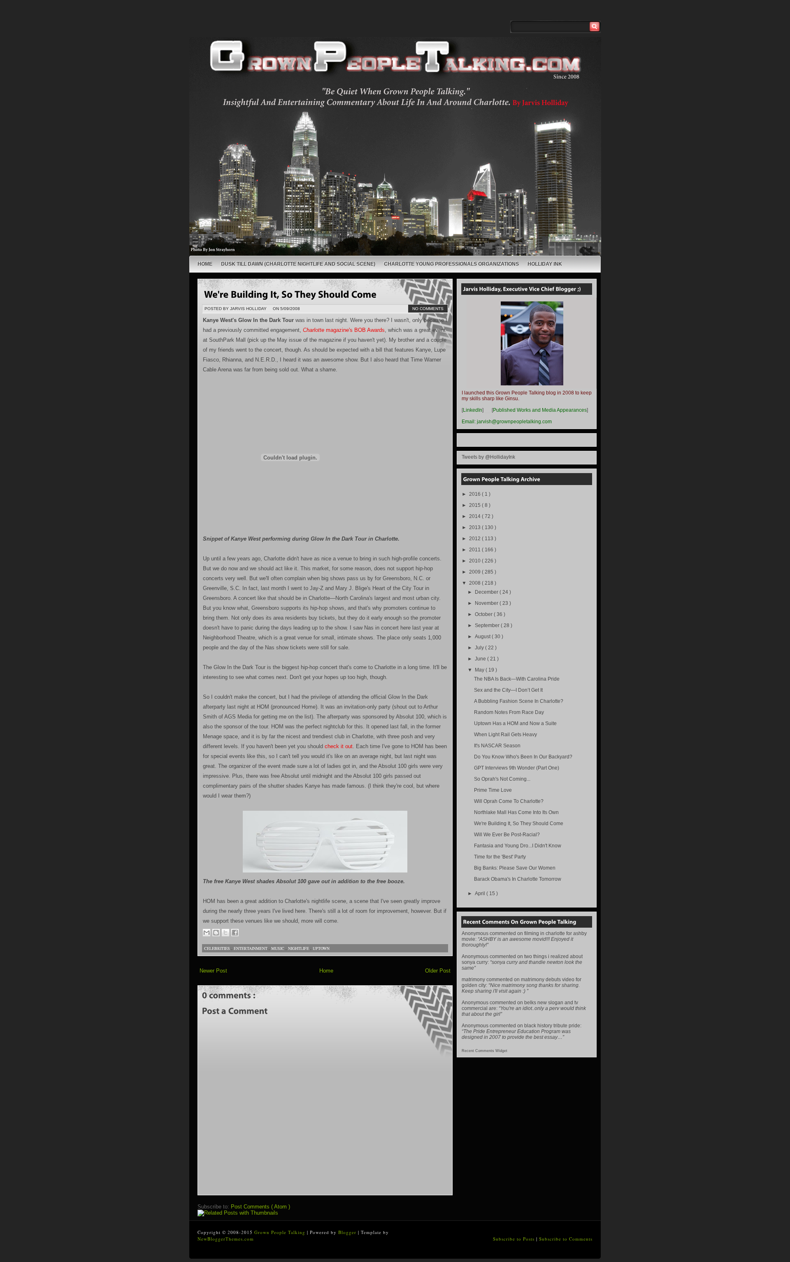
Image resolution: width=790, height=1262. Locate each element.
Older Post (438, 971)
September (488, 625)
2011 (475, 550)
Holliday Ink (544, 264)
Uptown (321, 948)
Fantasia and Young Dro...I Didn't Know (517, 846)
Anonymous (475, 933)
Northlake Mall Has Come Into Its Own (516, 812)
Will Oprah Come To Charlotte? (509, 801)
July (480, 648)
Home (205, 264)
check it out (339, 746)
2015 (475, 505)
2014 (475, 516)
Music (278, 948)
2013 (475, 527)
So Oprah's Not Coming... (502, 779)
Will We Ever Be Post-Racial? (507, 834)
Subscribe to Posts (514, 1239)
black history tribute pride (552, 1026)
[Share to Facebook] (235, 932)
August (483, 636)
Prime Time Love (493, 790)
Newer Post (213, 971)
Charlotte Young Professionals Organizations (451, 264)
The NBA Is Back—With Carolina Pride (517, 679)
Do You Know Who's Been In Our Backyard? (523, 757)
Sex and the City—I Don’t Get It (508, 690)
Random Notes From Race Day (509, 712)
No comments (428, 308)
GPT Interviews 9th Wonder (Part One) (516, 768)
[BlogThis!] (216, 932)
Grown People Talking (280, 1232)
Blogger (348, 1232)
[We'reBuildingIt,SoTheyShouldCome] (290, 293)
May (480, 670)
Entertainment (251, 948)
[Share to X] (225, 932)
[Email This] (206, 932)
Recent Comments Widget (484, 1051)
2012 (475, 538)
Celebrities (217, 948)
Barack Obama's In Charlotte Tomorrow (517, 879)
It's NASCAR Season (497, 746)
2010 (475, 561)
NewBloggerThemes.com (226, 1239)
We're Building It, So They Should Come (518, 823)
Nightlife (299, 948)
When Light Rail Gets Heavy (505, 734)
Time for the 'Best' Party (500, 857)
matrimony (473, 979)
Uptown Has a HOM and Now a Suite (515, 723)
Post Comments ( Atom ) (260, 1207)
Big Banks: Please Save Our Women (514, 868)
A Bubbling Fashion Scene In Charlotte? (518, 701)
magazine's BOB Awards (344, 330)
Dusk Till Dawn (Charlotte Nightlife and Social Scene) (298, 264)
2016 (475, 494)
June (481, 659)
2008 (475, 583)
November (487, 603)
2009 (475, 572)
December (487, 592)
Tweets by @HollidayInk (488, 457)
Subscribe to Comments (565, 1239)
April (480, 893)
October (484, 614)
